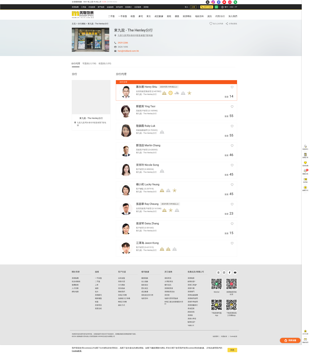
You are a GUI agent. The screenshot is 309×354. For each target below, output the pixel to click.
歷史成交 (144, 288)
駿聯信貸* (191, 322)
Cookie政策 (76, 351)
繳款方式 (121, 305)
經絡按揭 (191, 312)
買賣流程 (98, 308)
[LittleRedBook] (231, 284)
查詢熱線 (121, 288)
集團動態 (75, 285)
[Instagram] (224, 273)
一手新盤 (98, 278)
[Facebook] (230, 273)
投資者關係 (76, 281)
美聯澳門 (191, 292)
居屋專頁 (98, 305)
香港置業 (191, 308)
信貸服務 (137, 7)
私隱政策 (224, 336)
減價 (96, 288)
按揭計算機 (122, 295)
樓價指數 (144, 278)
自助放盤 (121, 278)
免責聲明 (215, 336)
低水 (96, 292)
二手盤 (97, 281)
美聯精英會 (169, 288)
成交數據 (144, 292)
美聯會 (146, 7)
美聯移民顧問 (193, 298)
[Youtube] (235, 273)
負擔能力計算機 (124, 298)
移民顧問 (119, 7)
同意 (232, 350)
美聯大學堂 (192, 319)
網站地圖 (75, 292)
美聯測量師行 (193, 305)
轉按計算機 (122, 302)
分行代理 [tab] (75, 63)
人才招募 (75, 288)
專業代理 (121, 281)
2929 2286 (123, 42)
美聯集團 (75, 7)
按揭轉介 (128, 7)
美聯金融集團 (193, 295)
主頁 (74, 24)
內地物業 (91, 7)
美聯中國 (191, 288)
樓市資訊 (168, 285)
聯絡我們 (121, 292)
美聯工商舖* (192, 285)
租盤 (96, 302)
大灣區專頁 (169, 281)
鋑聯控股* (191, 281)
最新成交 (144, 285)
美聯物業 (191, 278)
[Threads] (218, 273)
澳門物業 (101, 7)
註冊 (193, 7)
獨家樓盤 (98, 298)
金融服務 (110, 7)
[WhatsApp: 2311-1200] (216, 7)
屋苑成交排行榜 (147, 295)
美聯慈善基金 (170, 292)
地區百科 (144, 298)
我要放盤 (292, 340)
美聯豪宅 (98, 295)
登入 (186, 7)
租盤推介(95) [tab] (105, 63)
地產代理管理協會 (171, 298)
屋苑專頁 (168, 278)
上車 (96, 285)
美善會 (167, 295)
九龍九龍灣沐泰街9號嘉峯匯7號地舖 (135, 35)
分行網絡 (82, 24)
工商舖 (83, 7)
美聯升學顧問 (193, 302)
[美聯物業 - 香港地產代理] (83, 14)
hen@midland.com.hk (128, 51)
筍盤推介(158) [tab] (89, 63)
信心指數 (144, 281)
